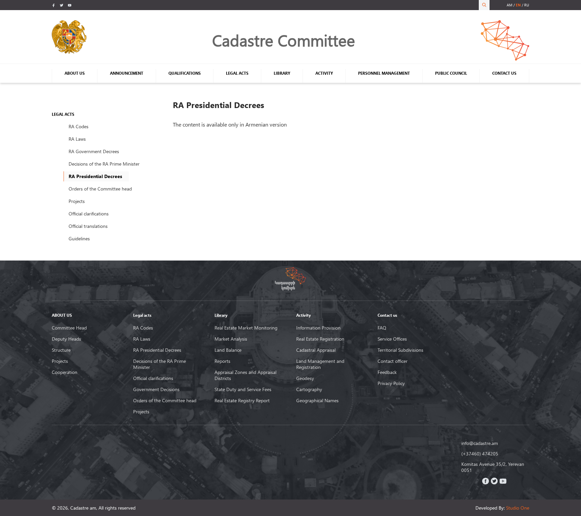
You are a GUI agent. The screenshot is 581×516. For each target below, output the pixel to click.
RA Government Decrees (94, 151)
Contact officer (393, 361)
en (518, 5)
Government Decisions (156, 389)
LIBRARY (282, 73)
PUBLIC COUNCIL (451, 73)
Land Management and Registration (320, 364)
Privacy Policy (391, 383)
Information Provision (318, 328)
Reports (222, 361)
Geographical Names (317, 401)
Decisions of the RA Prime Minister (104, 164)
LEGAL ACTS (237, 73)
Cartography (309, 389)
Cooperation (64, 372)
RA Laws (77, 139)
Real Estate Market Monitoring (246, 328)
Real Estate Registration (320, 339)
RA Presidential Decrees (157, 350)
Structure (61, 350)
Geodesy (305, 378)
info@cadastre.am (479, 443)
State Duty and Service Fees (243, 389)
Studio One (517, 508)
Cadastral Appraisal (316, 350)
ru (526, 5)
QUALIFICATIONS (184, 73)
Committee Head (69, 328)
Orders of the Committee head (100, 188)
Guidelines (79, 238)
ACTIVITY (324, 73)
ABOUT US (75, 73)
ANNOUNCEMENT (126, 73)
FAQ (382, 328)
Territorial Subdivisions (400, 350)
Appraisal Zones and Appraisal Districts (245, 375)
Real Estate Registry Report (242, 401)
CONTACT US (504, 73)
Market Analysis (231, 339)
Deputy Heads (66, 339)
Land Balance (228, 350)
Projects (77, 201)
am (509, 5)
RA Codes (78, 126)
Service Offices (392, 339)
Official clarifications (89, 213)
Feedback (387, 372)
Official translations (88, 226)
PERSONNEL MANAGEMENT (384, 73)
